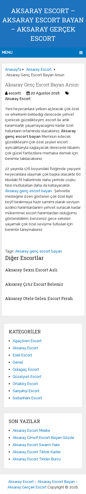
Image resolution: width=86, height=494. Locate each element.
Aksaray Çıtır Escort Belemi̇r (34, 284)
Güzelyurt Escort (27, 376)
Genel (18, 362)
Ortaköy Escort (25, 384)
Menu (7, 52)
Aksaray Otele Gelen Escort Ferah (39, 298)
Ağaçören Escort (27, 341)
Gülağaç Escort (26, 369)
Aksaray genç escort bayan (29, 191)
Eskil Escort (22, 355)
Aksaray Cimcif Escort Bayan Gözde (43, 437)
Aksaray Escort (18, 99)
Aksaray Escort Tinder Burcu (37, 459)
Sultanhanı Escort (27, 398)
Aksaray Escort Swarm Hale (36, 445)
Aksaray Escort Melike (31, 430)
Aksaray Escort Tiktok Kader (37, 452)
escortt (14, 93)
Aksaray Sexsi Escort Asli (31, 270)
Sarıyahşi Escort (26, 391)
